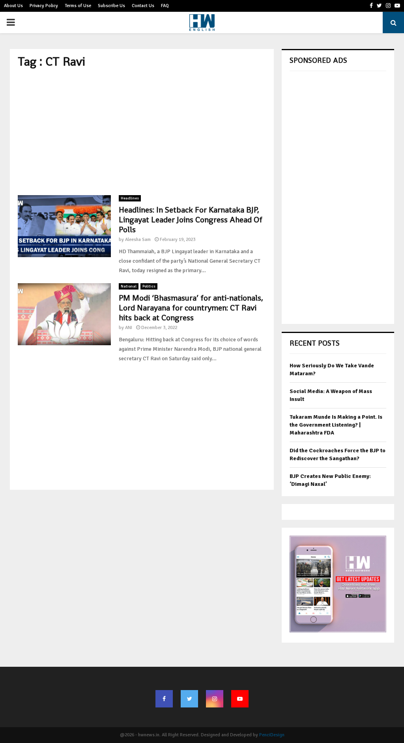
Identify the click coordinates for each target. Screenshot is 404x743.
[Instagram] (214, 698)
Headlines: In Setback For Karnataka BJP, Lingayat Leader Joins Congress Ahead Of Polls (190, 220)
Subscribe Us (111, 6)
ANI (128, 328)
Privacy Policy (44, 6)
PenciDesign (271, 735)
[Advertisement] (142, 132)
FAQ (165, 6)
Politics (148, 286)
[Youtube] (240, 698)
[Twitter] (189, 698)
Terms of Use (78, 6)
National (129, 286)
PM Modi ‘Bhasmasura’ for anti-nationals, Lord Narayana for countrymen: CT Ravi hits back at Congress (191, 308)
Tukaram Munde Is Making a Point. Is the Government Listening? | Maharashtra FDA (336, 425)
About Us (13, 6)
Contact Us (143, 6)
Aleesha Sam (138, 240)
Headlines (130, 198)
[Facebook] (164, 698)
